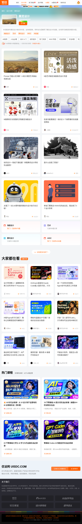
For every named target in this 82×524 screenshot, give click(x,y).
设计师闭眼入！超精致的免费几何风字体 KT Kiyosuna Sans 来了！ (14, 286)
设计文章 (10, 11)
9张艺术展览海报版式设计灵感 (55, 76)
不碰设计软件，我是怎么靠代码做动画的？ (67, 353)
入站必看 (14, 39)
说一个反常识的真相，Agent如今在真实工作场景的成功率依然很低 (67, 286)
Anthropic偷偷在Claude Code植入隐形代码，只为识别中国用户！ (40, 286)
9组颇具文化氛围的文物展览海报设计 (18, 119)
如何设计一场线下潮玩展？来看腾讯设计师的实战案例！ (21, 163)
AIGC (29, 33)
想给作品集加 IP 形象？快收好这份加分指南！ (40, 319)
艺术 (14, 33)
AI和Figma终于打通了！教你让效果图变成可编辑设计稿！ (14, 320)
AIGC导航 (52, 39)
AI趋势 (5, 39)
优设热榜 (62, 39)
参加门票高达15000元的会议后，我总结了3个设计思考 (60, 207)
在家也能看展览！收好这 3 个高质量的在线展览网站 (61, 120)
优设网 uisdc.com (14, 466)
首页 (3, 11)
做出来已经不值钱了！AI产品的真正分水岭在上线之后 (14, 353)
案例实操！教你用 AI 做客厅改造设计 (40, 353)
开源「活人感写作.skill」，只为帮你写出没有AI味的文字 (67, 320)
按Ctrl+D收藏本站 (60, 469)
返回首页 (75, 469)
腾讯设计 (22, 33)
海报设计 (7, 33)
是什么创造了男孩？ (51, 162)
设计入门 (23, 39)
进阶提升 (33, 39)
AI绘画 (36, 33)
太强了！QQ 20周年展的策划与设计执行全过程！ (21, 207)
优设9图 (72, 39)
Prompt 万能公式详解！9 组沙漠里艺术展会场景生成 (20, 77)
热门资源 (42, 39)
